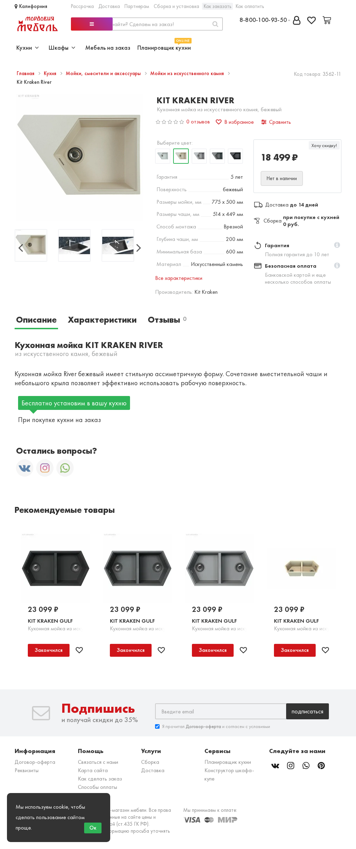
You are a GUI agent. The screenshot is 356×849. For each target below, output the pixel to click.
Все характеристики (178, 278)
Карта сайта (93, 770)
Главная (26, 73)
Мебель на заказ (107, 47)
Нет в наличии (282, 178)
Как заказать (217, 6)
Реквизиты (27, 770)
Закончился (49, 650)
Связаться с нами (98, 762)
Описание (36, 319)
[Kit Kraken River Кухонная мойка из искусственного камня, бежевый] (31, 246)
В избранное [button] (239, 122)
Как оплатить (250, 6)
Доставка (109, 6)
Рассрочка (82, 6)
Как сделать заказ (100, 778)
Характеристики (102, 319)
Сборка (150, 762)
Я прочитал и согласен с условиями (216, 726)
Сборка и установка (176, 6)
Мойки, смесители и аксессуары (104, 73)
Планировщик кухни (164, 46)
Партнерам (136, 6)
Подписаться (307, 711)
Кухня (51, 73)
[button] (337, 245)
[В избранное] (79, 650)
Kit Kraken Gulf (50, 620)
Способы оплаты (97, 787)
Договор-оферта (35, 762)
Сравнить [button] (280, 122)
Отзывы (167, 319)
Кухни (25, 47)
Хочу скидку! (324, 145)
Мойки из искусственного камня (187, 73)
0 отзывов (198, 121)
